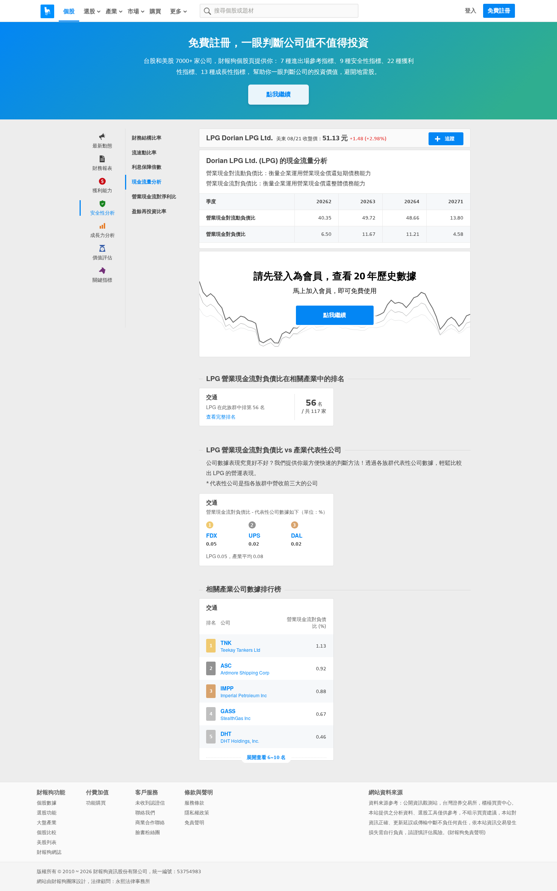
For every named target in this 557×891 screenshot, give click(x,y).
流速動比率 (144, 152)
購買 (155, 11)
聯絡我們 (145, 813)
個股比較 (46, 832)
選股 (89, 11)
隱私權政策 (197, 813)
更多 (175, 11)
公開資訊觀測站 (420, 803)
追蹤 (450, 138)
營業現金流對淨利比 (154, 196)
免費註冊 (499, 10)
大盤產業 (46, 822)
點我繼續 (278, 94)
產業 (111, 11)
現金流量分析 (146, 182)
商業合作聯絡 (150, 822)
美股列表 (46, 842)
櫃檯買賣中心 (497, 803)
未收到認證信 (150, 803)
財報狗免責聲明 (466, 832)
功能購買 (96, 803)
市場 (133, 11)
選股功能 (46, 813)
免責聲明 (194, 822)
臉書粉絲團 (147, 832)
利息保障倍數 (146, 167)
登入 (470, 10)
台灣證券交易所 (460, 803)
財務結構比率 (146, 138)
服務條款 (194, 803)
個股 (69, 11)
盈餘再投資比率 (149, 211)
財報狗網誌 (49, 852)
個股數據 (46, 803)
